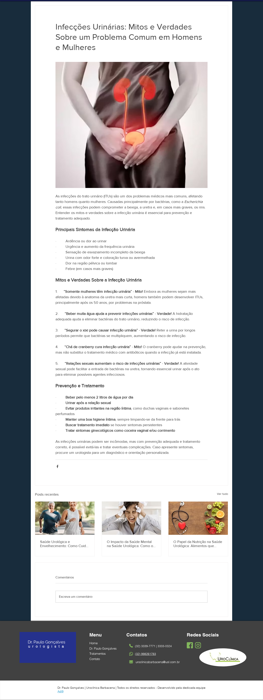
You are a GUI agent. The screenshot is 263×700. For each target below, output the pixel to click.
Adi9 (60, 691)
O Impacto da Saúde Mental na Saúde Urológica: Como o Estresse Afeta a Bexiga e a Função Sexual (130, 544)
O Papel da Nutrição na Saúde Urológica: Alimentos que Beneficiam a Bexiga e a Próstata (197, 544)
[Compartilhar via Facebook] (57, 466)
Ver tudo (222, 493)
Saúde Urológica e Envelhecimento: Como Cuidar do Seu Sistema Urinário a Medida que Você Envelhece (64, 544)
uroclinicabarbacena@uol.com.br (158, 662)
